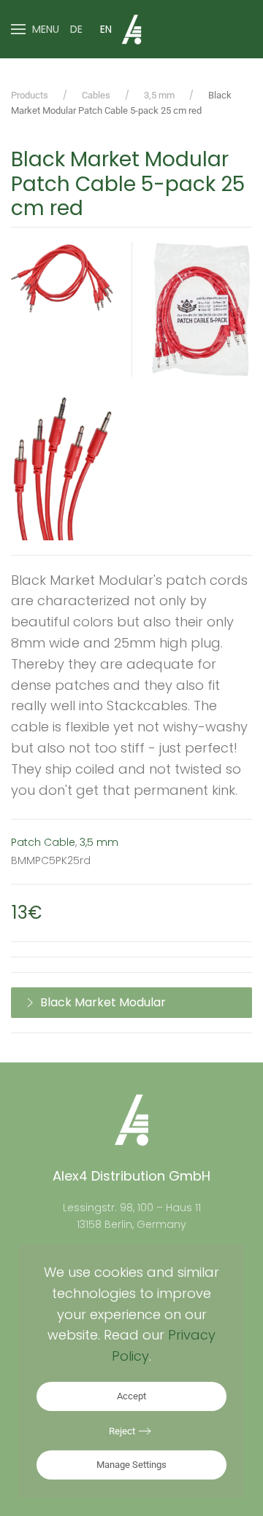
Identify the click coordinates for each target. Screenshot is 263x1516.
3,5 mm (99, 842)
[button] (35, 29)
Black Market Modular (103, 1002)
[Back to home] (131, 29)
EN (106, 29)
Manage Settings (131, 1464)
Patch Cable (43, 842)
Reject (122, 1431)
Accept (131, 1396)
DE (76, 29)
